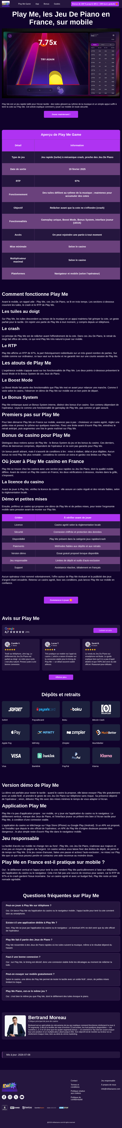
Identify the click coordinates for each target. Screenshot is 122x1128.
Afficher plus (61, 677)
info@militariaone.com (110, 1089)
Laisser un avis (105, 630)
